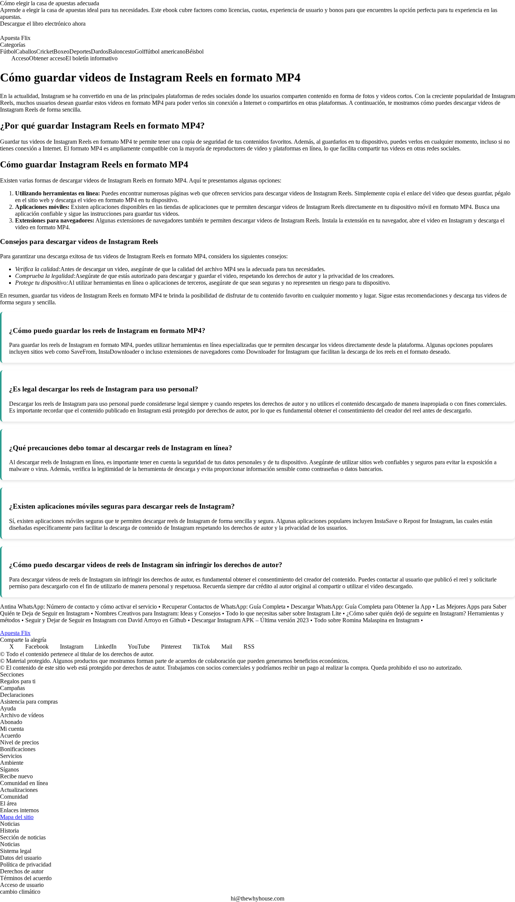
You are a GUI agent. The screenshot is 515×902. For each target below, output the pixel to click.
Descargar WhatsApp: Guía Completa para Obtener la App (361, 606)
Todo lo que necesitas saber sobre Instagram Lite (283, 613)
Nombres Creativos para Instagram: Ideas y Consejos (158, 613)
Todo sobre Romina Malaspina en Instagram (366, 620)
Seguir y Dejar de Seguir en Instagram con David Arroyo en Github (105, 620)
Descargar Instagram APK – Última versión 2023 (250, 620)
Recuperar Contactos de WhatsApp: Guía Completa (223, 606)
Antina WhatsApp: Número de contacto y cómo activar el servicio (78, 606)
